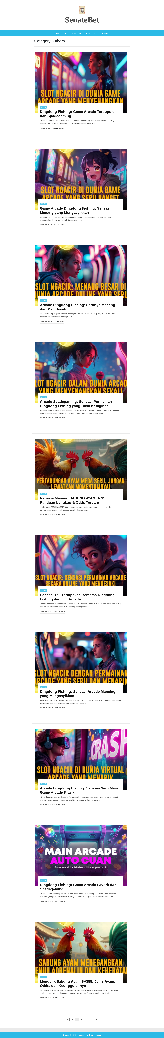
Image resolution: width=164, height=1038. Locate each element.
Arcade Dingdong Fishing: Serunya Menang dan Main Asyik (77, 307)
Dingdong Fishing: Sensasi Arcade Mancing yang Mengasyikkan (77, 694)
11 (91, 1020)
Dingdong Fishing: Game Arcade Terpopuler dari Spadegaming (78, 114)
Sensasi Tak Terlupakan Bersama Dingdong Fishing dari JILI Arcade (77, 597)
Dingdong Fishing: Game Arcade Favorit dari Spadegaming (78, 887)
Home (58, 33)
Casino (87, 33)
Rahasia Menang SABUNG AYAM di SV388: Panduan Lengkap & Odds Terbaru (76, 500)
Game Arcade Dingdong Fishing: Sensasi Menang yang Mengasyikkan (75, 210)
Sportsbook (76, 33)
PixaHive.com (95, 1035)
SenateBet (82, 19)
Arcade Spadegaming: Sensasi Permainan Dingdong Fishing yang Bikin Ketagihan (76, 404)
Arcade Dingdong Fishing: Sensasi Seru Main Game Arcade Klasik (79, 790)
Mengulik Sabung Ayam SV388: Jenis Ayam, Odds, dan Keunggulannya (77, 983)
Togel (96, 33)
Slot (65, 33)
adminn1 (61, 128)
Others (105, 33)
